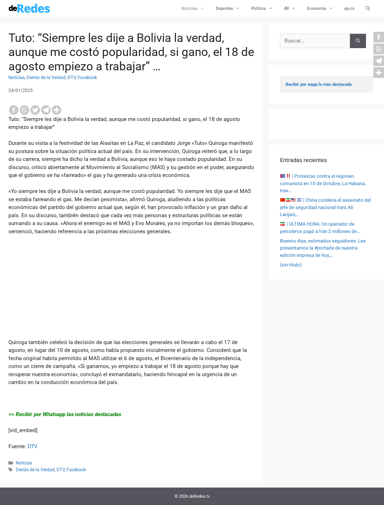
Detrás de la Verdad (46, 77)
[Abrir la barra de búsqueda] (368, 8)
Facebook (87, 77)
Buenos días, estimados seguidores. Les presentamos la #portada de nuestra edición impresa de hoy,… (323, 248)
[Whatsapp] (24, 110)
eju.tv (349, 8)
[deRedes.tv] (29, 8)
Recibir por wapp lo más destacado (319, 84)
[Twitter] (35, 110)
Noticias (190, 8)
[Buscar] (358, 41)
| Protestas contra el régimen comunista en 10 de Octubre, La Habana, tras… (322, 183)
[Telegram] (46, 110)
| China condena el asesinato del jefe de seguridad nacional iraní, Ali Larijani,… (325, 207)
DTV (71, 77)
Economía (316, 8)
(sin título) (291, 265)
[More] (56, 110)
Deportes (224, 8)
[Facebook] (14, 110)
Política (258, 8)
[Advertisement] (131, 299)
